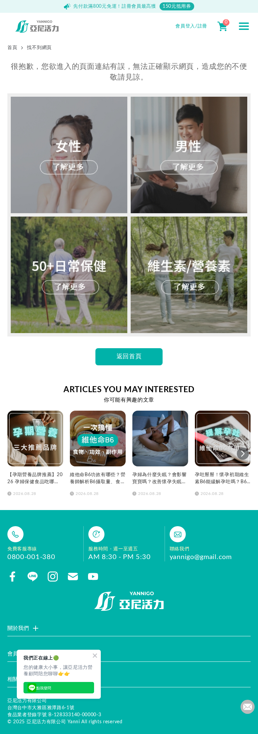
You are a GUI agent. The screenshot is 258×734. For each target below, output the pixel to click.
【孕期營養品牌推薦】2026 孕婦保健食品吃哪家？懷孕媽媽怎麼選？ (34, 479)
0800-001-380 (31, 557)
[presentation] (243, 454)
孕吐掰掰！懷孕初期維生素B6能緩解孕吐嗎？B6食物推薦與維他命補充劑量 (222, 479)
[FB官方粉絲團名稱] (12, 576)
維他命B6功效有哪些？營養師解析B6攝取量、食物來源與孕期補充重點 (97, 479)
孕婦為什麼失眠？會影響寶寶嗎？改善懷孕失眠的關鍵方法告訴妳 (159, 479)
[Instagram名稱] (53, 576)
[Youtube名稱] (93, 576)
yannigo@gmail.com (201, 557)
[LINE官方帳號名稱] (33, 576)
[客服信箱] (73, 576)
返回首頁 (129, 357)
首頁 (12, 47)
